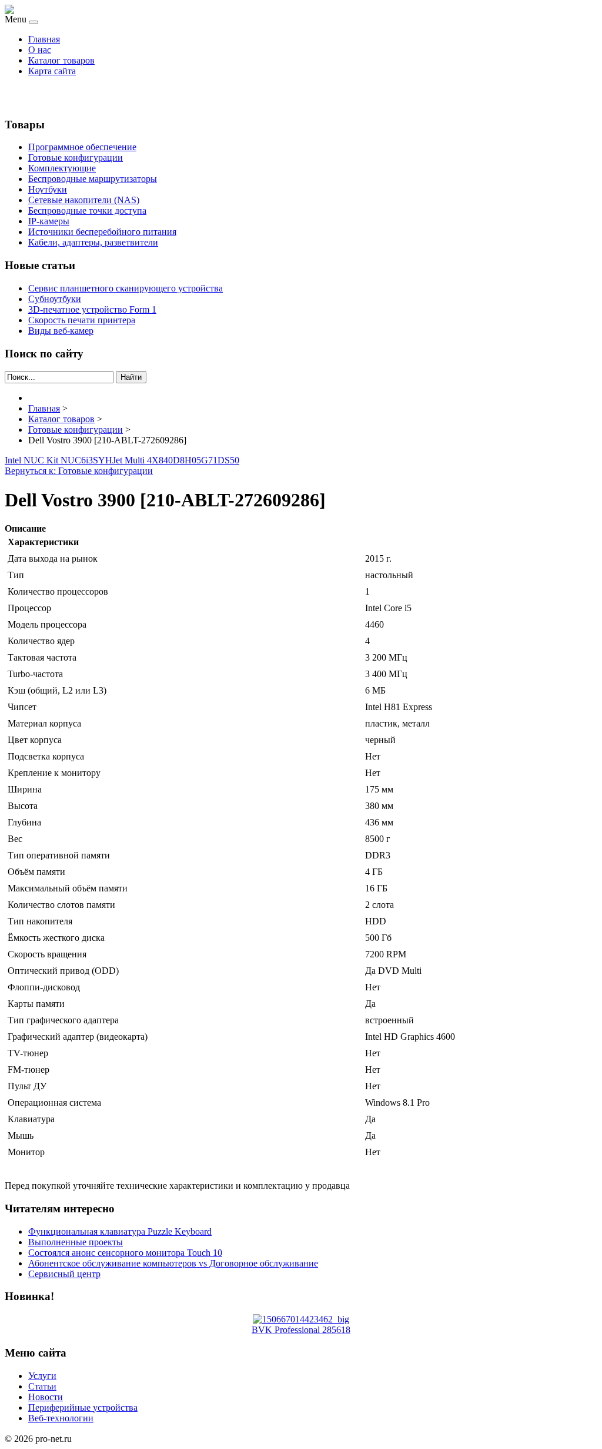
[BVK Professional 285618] (301, 1319)
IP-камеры (48, 221)
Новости (45, 1397)
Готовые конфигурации (75, 157)
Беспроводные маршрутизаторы (92, 179)
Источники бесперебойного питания (102, 232)
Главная (44, 39)
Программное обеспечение (82, 147)
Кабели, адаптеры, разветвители (93, 242)
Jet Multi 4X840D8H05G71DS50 (175, 460)
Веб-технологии (60, 1418)
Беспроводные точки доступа (87, 210)
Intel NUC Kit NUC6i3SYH (58, 460)
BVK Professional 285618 (301, 1330)
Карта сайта (52, 71)
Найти (131, 377)
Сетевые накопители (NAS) (83, 200)
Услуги (42, 1376)
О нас (39, 50)
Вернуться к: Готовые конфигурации (79, 471)
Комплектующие (62, 168)
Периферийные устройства (83, 1407)
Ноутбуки (47, 189)
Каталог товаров (61, 60)
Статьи (42, 1386)
